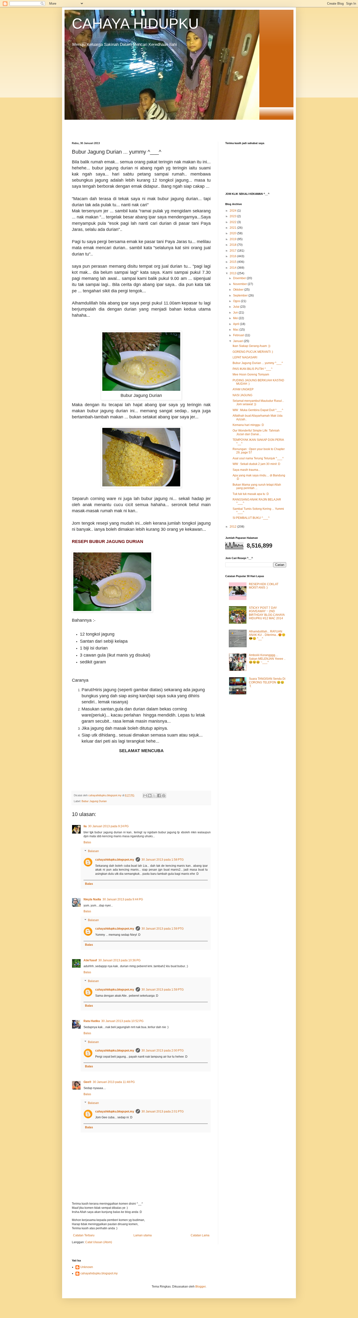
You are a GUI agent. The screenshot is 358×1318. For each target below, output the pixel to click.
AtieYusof (90, 960)
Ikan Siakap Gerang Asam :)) (251, 346)
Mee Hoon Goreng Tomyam (251, 374)
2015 (233, 262)
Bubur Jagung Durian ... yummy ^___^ (258, 363)
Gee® (87, 1082)
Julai (236, 306)
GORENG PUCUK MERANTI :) (253, 352)
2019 (233, 239)
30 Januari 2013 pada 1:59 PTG (162, 928)
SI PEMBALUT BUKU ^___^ (251, 518)
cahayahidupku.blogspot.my (114, 859)
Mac (236, 329)
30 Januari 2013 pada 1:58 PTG (162, 859)
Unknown (86, 1267)
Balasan (93, 851)
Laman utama (142, 1235)
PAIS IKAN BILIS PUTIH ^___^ (253, 369)
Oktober (238, 289)
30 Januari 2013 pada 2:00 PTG (162, 1050)
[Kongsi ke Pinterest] (163, 795)
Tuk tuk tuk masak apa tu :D (251, 494)
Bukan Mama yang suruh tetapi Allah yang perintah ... (257, 486)
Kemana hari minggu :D (248, 425)
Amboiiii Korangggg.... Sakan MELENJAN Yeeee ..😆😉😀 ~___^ (267, 658)
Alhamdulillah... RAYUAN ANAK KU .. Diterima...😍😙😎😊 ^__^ (267, 635)
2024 (233, 210)
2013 (233, 273)
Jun (236, 312)
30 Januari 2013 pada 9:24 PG (108, 826)
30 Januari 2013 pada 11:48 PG (114, 1082)
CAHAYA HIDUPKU (135, 23)
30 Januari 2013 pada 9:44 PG (123, 899)
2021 (233, 227)
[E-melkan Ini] (145, 795)
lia (85, 826)
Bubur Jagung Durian (94, 801)
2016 (233, 256)
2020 (233, 233)
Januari (238, 341)
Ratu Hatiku (92, 1021)
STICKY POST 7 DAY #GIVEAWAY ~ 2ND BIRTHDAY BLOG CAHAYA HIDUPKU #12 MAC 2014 (266, 613)
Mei (236, 318)
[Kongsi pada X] (154, 795)
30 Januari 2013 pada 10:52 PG (122, 1021)
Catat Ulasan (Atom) (98, 1242)
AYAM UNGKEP (243, 389)
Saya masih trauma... (246, 470)
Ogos (237, 301)
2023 (233, 216)
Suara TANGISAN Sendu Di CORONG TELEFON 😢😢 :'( (267, 682)
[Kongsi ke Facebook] (159, 795)
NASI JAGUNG (242, 395)
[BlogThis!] (149, 795)
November (240, 284)
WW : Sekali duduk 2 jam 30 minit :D (256, 464)
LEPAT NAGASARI (245, 357)
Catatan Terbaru (83, 1235)
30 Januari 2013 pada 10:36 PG (119, 960)
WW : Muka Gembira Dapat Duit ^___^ (258, 410)
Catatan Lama (200, 1235)
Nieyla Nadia (92, 899)
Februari (239, 335)
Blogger (200, 1286)
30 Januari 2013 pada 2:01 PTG (162, 1111)
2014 (233, 267)
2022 (233, 222)
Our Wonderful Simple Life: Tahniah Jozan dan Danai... (256, 432)
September (240, 295)
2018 (233, 244)
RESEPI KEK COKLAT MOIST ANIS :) (263, 585)
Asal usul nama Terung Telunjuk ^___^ (258, 458)
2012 (233, 526)
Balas (87, 842)
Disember (240, 278)
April (236, 324)
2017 (233, 250)
